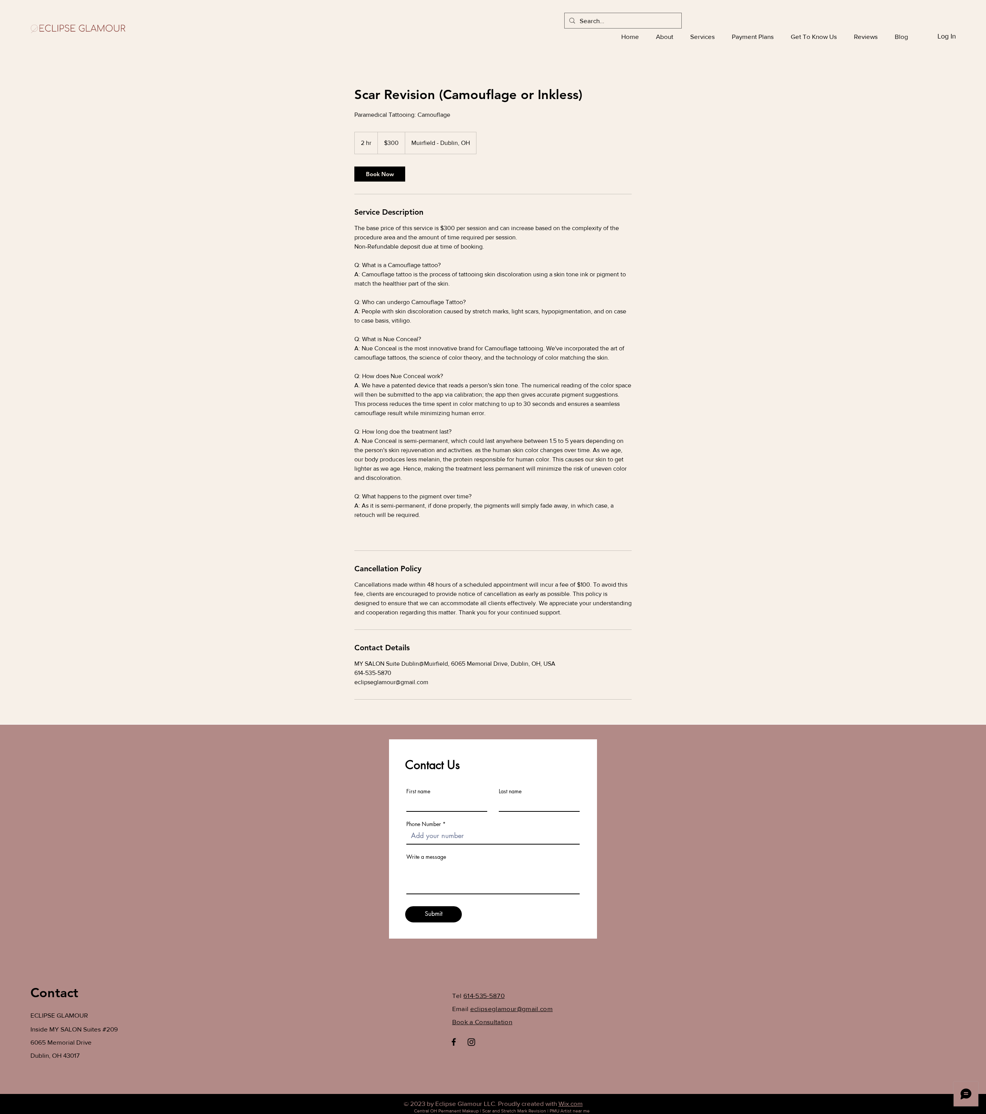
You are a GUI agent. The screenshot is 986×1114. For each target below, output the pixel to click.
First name (418, 791)
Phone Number (423, 824)
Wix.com (570, 1103)
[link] (379, 174)
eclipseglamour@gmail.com (511, 1008)
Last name (510, 791)
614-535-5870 (484, 995)
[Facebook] (454, 1042)
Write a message (426, 857)
